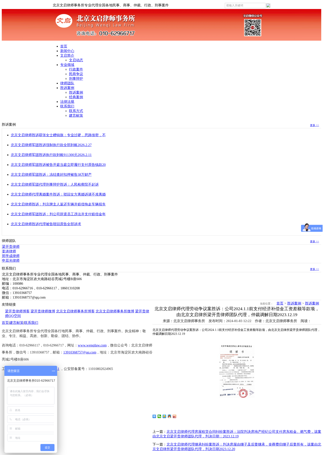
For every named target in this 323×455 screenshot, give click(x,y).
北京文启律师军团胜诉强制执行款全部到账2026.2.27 (51, 145)
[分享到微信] (159, 416)
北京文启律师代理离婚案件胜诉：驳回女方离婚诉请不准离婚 (58, 194)
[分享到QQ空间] (164, 416)
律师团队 (67, 83)
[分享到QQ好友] (169, 416)
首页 (63, 46)
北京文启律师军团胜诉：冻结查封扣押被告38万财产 (51, 174)
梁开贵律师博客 (17, 311)
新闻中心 (67, 51)
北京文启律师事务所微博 (115, 311)
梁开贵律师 (11, 246)
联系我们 (67, 106)
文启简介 (67, 55)
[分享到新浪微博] (174, 416)
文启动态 (76, 60)
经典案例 (76, 97)
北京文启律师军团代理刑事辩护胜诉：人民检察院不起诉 (55, 184)
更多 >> (314, 125)
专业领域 (67, 65)
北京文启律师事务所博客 (75, 311)
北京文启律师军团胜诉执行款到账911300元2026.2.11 (51, 155)
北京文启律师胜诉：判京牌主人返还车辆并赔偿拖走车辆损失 (58, 204)
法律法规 (67, 101)
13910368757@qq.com (79, 352)
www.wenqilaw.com (92, 345)
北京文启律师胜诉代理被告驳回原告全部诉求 (46, 224)
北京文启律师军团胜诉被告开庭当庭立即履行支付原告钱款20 (58, 165)
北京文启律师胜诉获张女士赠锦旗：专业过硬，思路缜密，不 (58, 135)
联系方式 (76, 111)
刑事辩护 (76, 78)
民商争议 (76, 74)
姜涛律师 (9, 251)
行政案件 (76, 69)
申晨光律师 (11, 260)
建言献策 (76, 115)
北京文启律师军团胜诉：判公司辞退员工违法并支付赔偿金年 (58, 214)
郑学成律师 (11, 256)
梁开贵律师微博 (43, 311)
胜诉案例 (67, 88)
